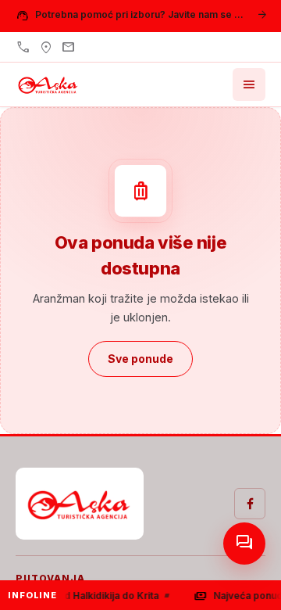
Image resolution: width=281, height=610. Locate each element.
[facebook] (249, 503)
